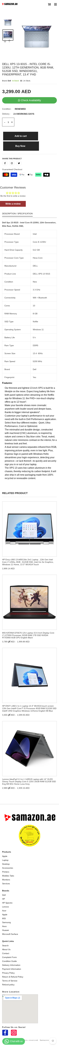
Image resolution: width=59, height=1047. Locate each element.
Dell (4, 895)
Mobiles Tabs (8, 876)
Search (5, 945)
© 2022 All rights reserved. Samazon (29, 1040)
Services (6, 883)
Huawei (5, 930)
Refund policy (8, 984)
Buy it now (21, 146)
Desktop (6, 864)
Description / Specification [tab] (17, 214)
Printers (5, 872)
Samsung (6, 922)
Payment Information (11, 969)
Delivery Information (11, 965)
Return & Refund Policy (12, 977)
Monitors (6, 879)
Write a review (12, 204)
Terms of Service (9, 981)
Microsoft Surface (10, 934)
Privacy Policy (8, 973)
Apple (4, 856)
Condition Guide (9, 961)
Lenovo (5, 907)
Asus (4, 926)
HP (3, 899)
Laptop (5, 860)
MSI (4, 918)
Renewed (20, 109)
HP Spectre (7, 903)
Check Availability (31, 100)
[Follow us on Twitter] (19, 163)
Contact (5, 953)
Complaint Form (9, 957)
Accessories (7, 868)
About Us (6, 949)
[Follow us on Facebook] (5, 163)
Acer (4, 910)
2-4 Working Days (23, 114)
